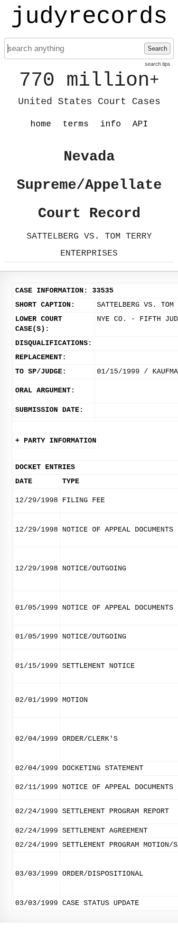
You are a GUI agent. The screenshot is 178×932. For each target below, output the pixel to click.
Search (157, 48)
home (40, 124)
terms (76, 124)
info (110, 124)
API (140, 124)
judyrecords (89, 16)
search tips (157, 64)
